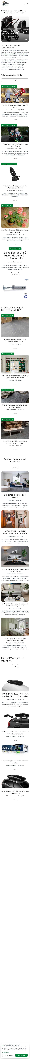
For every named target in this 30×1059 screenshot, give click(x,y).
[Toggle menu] (27, 3)
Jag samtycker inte (9, 1055)
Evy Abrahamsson (7, 36)
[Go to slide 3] (26, 39)
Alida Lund (11, 344)
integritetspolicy (5, 1052)
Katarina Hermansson (11, 109)
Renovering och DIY (15, 248)
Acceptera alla (21, 1055)
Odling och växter (7, 205)
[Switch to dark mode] (24, 3)
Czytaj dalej (15, 274)
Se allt (15, 80)
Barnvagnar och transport (11, 29)
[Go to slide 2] (25, 39)
